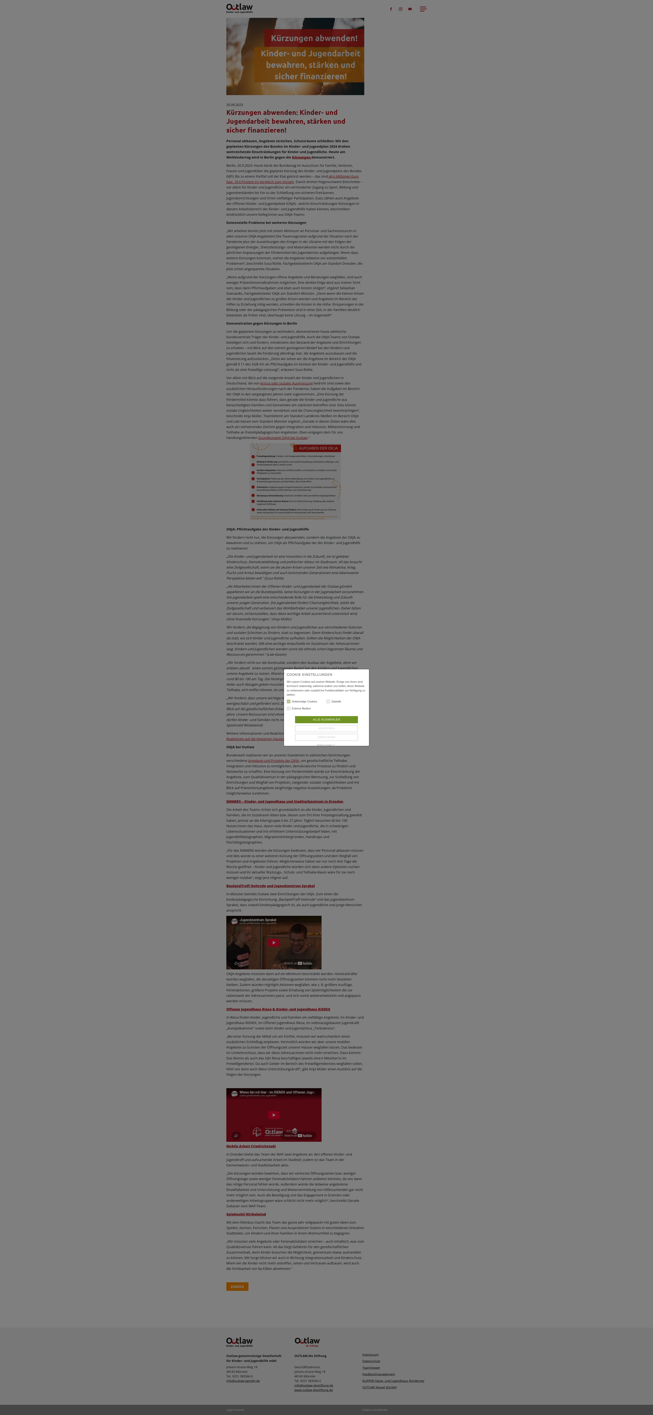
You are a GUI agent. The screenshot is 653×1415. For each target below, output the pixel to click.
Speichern (327, 737)
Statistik (336, 701)
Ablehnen (326, 728)
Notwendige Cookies (304, 701)
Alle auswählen (326, 719)
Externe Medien (301, 708)
